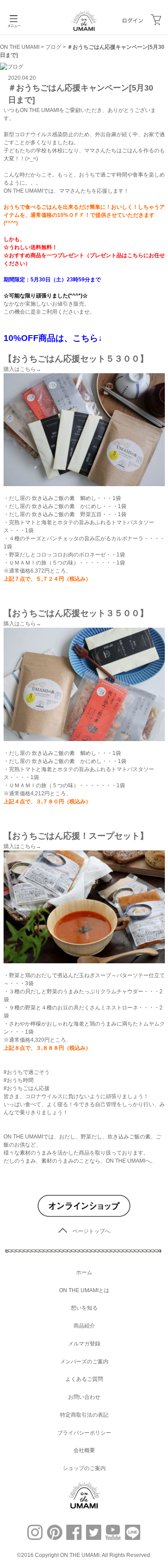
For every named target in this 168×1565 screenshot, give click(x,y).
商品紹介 (84, 1326)
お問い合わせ (84, 1397)
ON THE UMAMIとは (84, 1290)
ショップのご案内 (84, 1468)
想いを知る (84, 1308)
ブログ (53, 47)
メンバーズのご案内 (84, 1361)
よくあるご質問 (84, 1379)
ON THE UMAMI (19, 47)
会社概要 (84, 1450)
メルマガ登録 (84, 1344)
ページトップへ (91, 1231)
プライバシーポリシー (84, 1433)
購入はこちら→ (22, 369)
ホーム (84, 1272)
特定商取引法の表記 (84, 1415)
